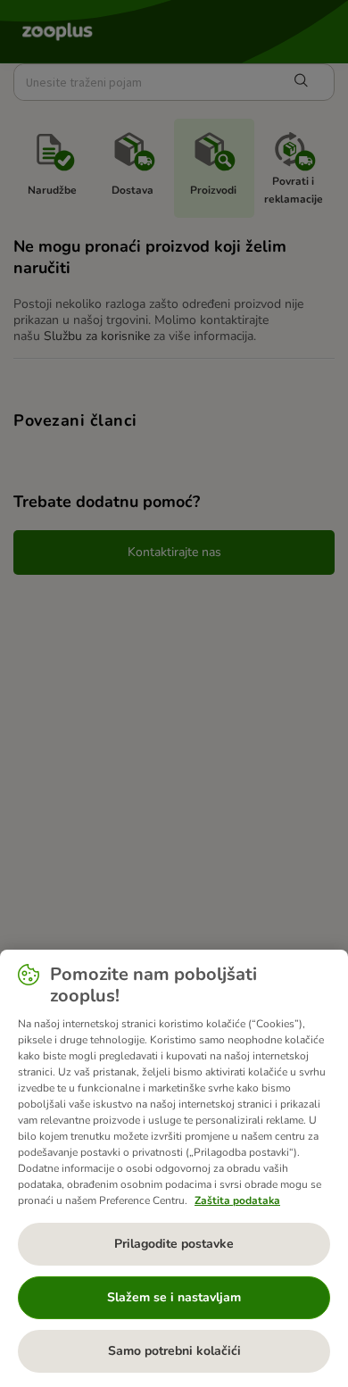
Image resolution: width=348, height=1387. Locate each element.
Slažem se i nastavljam (174, 1297)
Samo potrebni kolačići (174, 1350)
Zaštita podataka (237, 1200)
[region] (174, 1168)
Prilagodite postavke (174, 1243)
